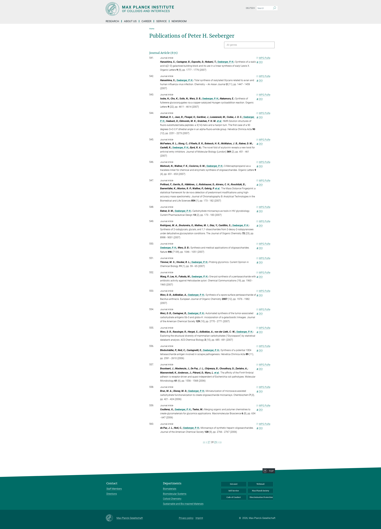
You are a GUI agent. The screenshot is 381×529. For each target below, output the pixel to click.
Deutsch (250, 8)
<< (204, 442)
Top (271, 470)
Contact (111, 483)
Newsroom (179, 21)
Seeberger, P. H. (225, 61)
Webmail (260, 484)
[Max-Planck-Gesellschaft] (111, 518)
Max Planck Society (260, 491)
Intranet (234, 484)
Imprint (199, 518)
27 (209, 442)
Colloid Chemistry (172, 498)
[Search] (274, 8)
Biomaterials (169, 488)
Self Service (233, 491)
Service (161, 21)
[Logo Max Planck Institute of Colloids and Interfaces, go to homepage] (161, 9)
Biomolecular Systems (174, 493)
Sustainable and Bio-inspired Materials (183, 503)
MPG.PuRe (264, 58)
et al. (219, 121)
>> (220, 442)
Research (112, 21)
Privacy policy (186, 518)
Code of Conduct (234, 497)
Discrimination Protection (261, 497)
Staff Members (114, 488)
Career (146, 21)
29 (215, 442)
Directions (111, 493)
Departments (172, 483)
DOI (261, 62)
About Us (130, 21)
